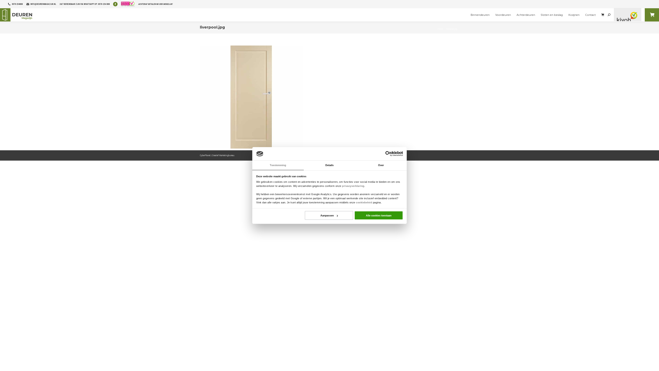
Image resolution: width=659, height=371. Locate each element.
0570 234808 (17, 4)
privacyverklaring (353, 185)
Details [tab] (329, 165)
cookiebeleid (364, 202)
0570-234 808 (104, 4)
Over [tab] (381, 165)
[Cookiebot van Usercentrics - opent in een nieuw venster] (388, 153)
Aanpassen (327, 215)
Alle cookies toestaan (378, 215)
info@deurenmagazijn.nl (43, 4)
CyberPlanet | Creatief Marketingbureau (217, 155)
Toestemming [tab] (278, 165)
